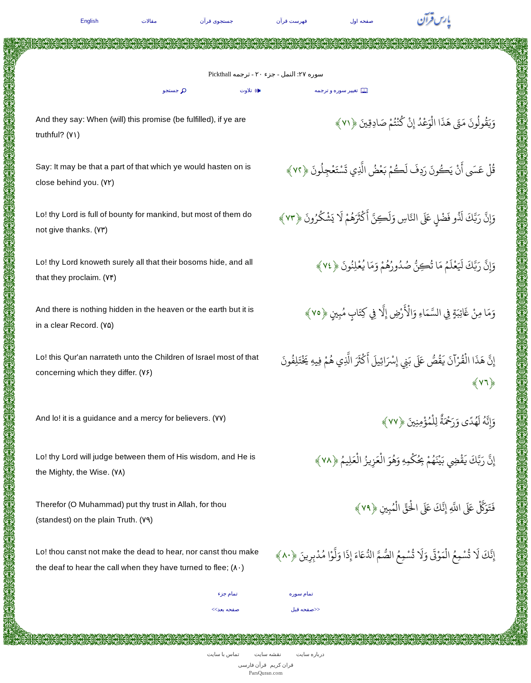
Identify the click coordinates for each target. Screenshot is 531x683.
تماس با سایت (223, 654)
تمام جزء (228, 593)
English (89, 21)
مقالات (149, 21)
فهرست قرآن (291, 21)
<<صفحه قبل (305, 609)
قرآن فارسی (252, 665)
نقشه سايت (267, 654)
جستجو (171, 90)
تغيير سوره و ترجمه (336, 90)
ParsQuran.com (266, 673)
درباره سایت (310, 654)
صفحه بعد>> (225, 609)
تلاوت (246, 90)
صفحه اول (361, 21)
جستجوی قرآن (216, 21)
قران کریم (281, 665)
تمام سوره (301, 593)
